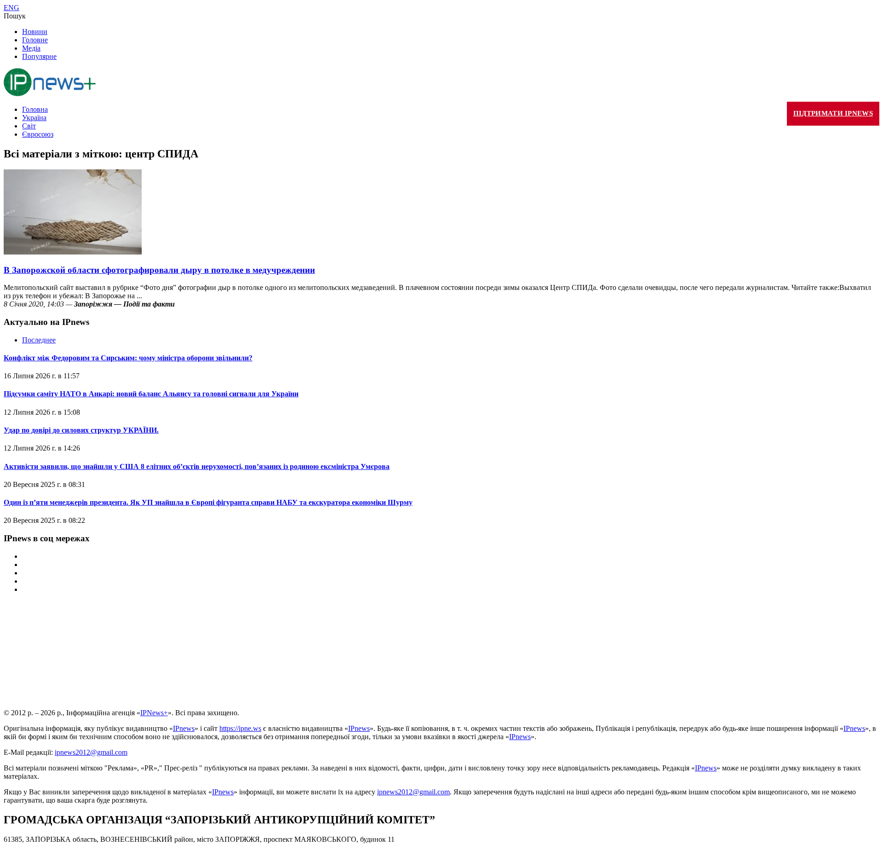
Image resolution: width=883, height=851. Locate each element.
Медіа (31, 48)
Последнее (39, 340)
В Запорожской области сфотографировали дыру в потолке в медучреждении (159, 270)
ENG (11, 8)
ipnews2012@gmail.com (91, 752)
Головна (35, 109)
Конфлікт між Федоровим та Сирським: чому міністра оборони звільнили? (128, 358)
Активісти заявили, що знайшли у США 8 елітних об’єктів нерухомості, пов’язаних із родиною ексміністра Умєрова (197, 466)
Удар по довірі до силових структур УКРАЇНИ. (81, 430)
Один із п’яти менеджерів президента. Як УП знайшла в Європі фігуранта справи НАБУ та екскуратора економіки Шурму (208, 502)
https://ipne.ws (240, 728)
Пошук (15, 16)
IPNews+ (154, 713)
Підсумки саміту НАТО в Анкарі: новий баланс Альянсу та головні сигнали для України (151, 394)
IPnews (184, 728)
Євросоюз (37, 134)
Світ (29, 126)
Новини (34, 31)
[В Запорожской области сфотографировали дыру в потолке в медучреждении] (73, 252)
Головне (35, 40)
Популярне (39, 56)
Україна (34, 118)
